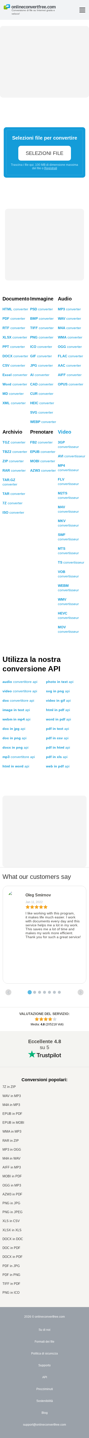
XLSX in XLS (12, 1230)
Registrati (50, 168)
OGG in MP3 (11, 1185)
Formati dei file (44, 1341)
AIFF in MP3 (11, 1167)
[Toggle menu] (82, 10)
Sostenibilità (44, 1401)
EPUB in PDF (12, 1114)
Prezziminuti (44, 1389)
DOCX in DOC (12, 1239)
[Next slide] (81, 992)
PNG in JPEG (12, 1212)
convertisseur (71, 456)
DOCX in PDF (12, 1257)
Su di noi (44, 1330)
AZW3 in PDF (12, 1194)
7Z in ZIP (9, 1087)
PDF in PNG (11, 1275)
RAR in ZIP (10, 1140)
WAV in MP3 (11, 1096)
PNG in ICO (11, 1292)
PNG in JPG (11, 1203)
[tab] (30, 992)
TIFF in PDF (11, 1284)
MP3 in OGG (11, 1149)
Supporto (44, 1365)
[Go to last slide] (8, 992)
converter (15, 309)
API (44, 1377)
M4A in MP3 (11, 1105)
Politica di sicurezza (44, 1353)
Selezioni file (44, 153)
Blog (45, 1413)
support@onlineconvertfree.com (44, 1424)
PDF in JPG (11, 1266)
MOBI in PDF (12, 1176)
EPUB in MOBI (13, 1122)
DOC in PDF (11, 1248)
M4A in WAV (11, 1158)
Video (64, 432)
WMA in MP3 (11, 1131)
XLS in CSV (11, 1221)
